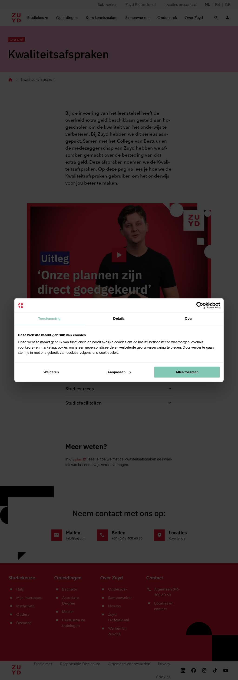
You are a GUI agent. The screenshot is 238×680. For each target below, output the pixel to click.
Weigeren (51, 372)
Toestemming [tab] (49, 318)
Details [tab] (119, 318)
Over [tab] (189, 318)
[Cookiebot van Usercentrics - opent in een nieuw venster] (199, 305)
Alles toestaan (186, 372)
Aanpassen (116, 372)
